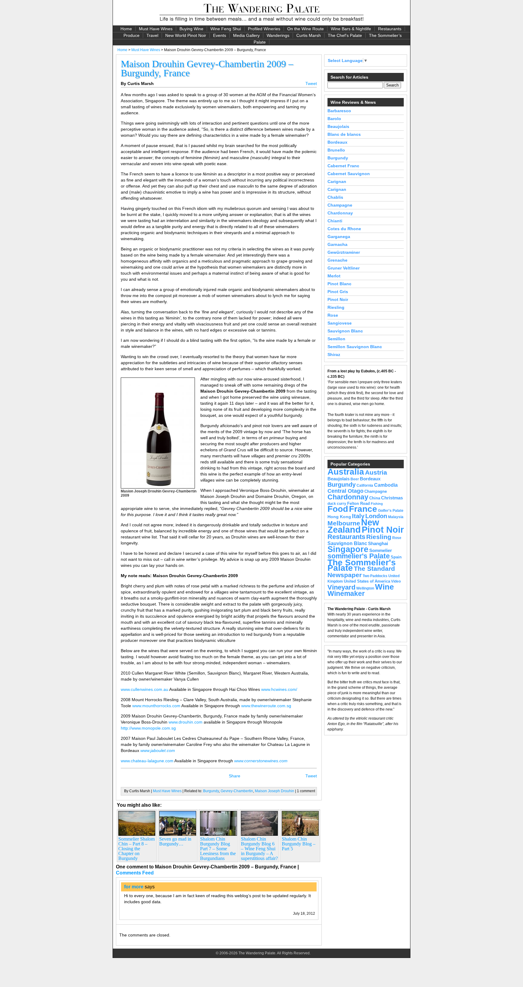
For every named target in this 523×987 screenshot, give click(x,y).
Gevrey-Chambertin (237, 791)
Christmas (392, 497)
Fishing (377, 503)
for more (133, 886)
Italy (358, 516)
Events (219, 35)
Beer (354, 479)
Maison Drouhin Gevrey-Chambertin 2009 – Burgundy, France (207, 68)
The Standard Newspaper (361, 571)
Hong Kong (339, 516)
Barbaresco (339, 110)
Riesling (335, 307)
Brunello (336, 150)
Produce (131, 35)
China (374, 498)
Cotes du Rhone (344, 228)
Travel (152, 35)
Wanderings (278, 35)
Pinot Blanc (339, 283)
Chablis (335, 197)
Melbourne (343, 523)
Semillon (336, 338)
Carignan (336, 181)
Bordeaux (337, 142)
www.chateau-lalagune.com (147, 760)
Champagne (339, 205)
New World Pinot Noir (185, 35)
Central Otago (345, 491)
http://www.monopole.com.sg (148, 728)
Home (126, 28)
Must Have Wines (156, 28)
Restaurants (389, 28)
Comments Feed (135, 872)
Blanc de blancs (344, 134)
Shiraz (333, 354)
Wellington (365, 588)
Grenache (337, 260)
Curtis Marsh (308, 35)
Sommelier (380, 550)
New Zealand (353, 526)
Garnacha (337, 244)
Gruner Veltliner (343, 268)
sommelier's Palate (358, 556)
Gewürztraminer (343, 252)
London (376, 516)
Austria (376, 472)
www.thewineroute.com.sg (266, 705)
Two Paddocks (375, 576)
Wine (384, 586)
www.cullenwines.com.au (144, 689)
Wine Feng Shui (225, 28)
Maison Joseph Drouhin (274, 791)
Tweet (311, 83)
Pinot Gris (337, 291)
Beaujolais (338, 126)
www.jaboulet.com (157, 750)
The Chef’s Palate (345, 35)
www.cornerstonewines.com (261, 760)
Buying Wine (191, 28)
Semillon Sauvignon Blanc (354, 346)
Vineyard (341, 587)
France (363, 509)
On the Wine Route (305, 28)
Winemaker (346, 593)
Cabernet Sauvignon (348, 173)
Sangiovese (339, 323)
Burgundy (211, 791)
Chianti (334, 220)
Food (337, 509)
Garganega (338, 236)
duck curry (336, 504)
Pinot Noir (337, 299)
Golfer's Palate (390, 510)
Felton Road (358, 503)
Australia (345, 471)
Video (396, 581)
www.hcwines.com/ (279, 689)
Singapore (347, 549)
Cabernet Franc (343, 165)
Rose (332, 315)
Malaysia (395, 517)
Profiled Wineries (264, 28)
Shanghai (378, 543)
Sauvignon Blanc (345, 330)
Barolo (334, 118)
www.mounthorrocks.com (156, 705)
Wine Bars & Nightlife (351, 28)
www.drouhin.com (185, 722)
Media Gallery (246, 35)
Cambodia (386, 485)
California (365, 485)
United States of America (367, 581)
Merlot (333, 275)
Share (234, 775)
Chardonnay (340, 213)
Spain (396, 557)
